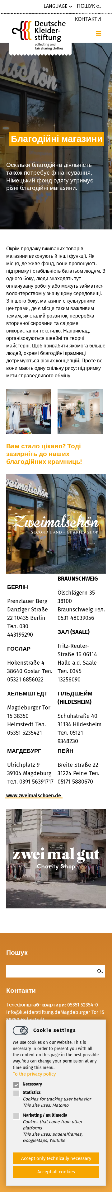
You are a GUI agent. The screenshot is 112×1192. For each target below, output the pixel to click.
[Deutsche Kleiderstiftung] (40, 34)
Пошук (86, 6)
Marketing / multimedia (45, 1115)
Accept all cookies (56, 1172)
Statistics (32, 1092)
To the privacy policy (34, 1074)
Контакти (88, 19)
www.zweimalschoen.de (33, 796)
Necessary (32, 1084)
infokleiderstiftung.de (33, 1012)
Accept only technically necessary (56, 1158)
